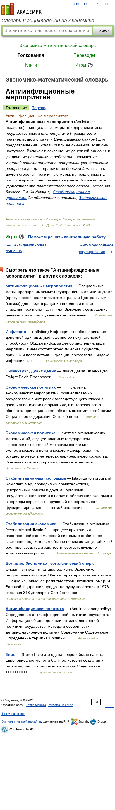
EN (76, 4)
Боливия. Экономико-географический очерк (50, 563)
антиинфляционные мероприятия (39, 286)
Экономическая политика (31, 387)
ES (96, 4)
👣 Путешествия (13, 713)
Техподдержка (36, 704)
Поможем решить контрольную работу (67, 237)
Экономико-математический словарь (57, 45)
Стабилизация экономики (31, 524)
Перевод (39, 107)
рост (10, 180)
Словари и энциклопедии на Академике (47, 20)
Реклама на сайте (60, 704)
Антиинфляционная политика (35, 609)
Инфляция (16, 331)
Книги (31, 65)
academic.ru (21, 9)
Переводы (84, 55)
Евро (11, 654)
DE (86, 4)
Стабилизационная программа (36, 478)
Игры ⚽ (84, 65)
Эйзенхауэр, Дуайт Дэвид (31, 371)
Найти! (103, 31)
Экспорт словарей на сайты (21, 721)
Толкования (31, 55)
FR (107, 4)
